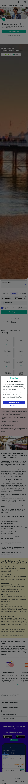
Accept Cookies (14, 402)
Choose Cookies (14, 405)
